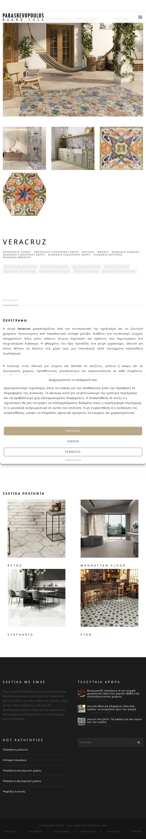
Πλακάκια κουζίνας (108, 254)
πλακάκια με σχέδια (55, 271)
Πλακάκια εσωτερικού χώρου (22, 770)
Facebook (35, 831)
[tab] (10, 302)
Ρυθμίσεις (73, 451)
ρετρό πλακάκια (86, 271)
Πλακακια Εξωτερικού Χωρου (24, 254)
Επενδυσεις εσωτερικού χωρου (56, 251)
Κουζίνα (88, 251)
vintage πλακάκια (54, 266)
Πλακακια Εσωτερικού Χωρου (69, 254)
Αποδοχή (73, 430)
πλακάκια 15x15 (116, 266)
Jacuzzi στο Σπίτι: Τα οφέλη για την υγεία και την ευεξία (114, 721)
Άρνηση (73, 441)
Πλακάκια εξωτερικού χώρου (22, 781)
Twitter (11, 831)
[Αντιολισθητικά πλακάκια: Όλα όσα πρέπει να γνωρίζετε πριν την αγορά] (81, 708)
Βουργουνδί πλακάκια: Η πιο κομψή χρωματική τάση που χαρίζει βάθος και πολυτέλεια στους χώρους (113, 693)
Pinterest (88, 831)
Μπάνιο (103, 251)
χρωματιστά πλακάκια (119, 271)
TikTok (136, 831)
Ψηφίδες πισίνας (14, 791)
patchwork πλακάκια (20, 266)
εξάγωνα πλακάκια (86, 266)
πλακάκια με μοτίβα (19, 271)
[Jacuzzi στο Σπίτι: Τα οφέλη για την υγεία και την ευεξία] (81, 721)
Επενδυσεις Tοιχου (17, 251)
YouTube (113, 831)
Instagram (62, 831)
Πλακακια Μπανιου (17, 257)
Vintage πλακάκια (14, 760)
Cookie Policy (73, 459)
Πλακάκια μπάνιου (15, 749)
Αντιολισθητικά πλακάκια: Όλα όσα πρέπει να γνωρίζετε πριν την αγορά (111, 708)
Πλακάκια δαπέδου (126, 251)
